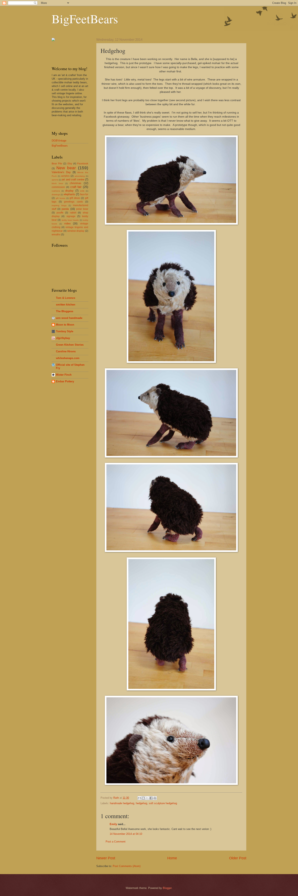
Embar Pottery (65, 381)
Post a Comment (115, 841)
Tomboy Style (64, 331)
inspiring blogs (59, 205)
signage (70, 216)
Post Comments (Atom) (126, 866)
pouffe (60, 212)
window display (76, 231)
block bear (57, 183)
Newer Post (105, 858)
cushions (56, 191)
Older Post (237, 858)
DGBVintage (59, 140)
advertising (80, 176)
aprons (55, 180)
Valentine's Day (61, 172)
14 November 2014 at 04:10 (126, 833)
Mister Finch (64, 374)
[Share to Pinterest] (155, 798)
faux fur (84, 194)
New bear (66, 167)
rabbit (73, 212)
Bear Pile (57, 163)
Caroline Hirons (66, 351)
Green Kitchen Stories (70, 344)
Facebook (82, 163)
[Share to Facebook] (151, 798)
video (67, 223)
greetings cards (73, 201)
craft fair (76, 187)
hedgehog (141, 803)
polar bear (82, 209)
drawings (56, 194)
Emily (113, 824)
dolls (82, 191)
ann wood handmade (69, 317)
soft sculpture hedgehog (163, 803)
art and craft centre (73, 179)
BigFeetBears (85, 19)
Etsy (70, 163)
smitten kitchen (65, 304)
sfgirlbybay (63, 338)
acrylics (65, 176)
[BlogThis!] (143, 798)
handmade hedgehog (122, 803)
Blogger (167, 888)
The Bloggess (64, 311)
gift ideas (75, 198)
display (69, 190)
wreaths (56, 234)
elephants (69, 194)
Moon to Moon (65, 324)
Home (172, 858)
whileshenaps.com (67, 358)
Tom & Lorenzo (65, 297)
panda (65, 208)
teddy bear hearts (70, 220)
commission (58, 187)
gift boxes (60, 198)
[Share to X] (147, 798)
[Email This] (139, 798)
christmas (75, 183)
